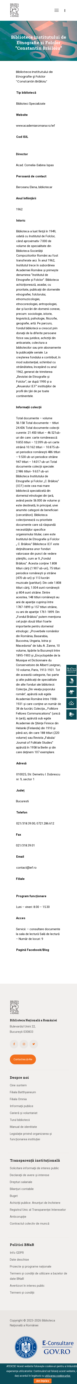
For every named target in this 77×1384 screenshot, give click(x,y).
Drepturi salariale (21, 1182)
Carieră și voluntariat (23, 1113)
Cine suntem (18, 1085)
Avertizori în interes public (27, 1285)
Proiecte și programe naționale (30, 1266)
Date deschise (19, 1259)
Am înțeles (42, 1381)
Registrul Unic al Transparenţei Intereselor (38, 1210)
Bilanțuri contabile (22, 1189)
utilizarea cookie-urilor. (58, 1375)
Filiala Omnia (18, 1099)
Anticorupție (18, 1216)
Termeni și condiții (22, 1292)
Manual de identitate (23, 1127)
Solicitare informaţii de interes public (34, 1168)
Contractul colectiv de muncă (29, 1223)
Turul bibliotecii (20, 1120)
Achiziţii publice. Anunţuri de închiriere (35, 1203)
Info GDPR (17, 1252)
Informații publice (21, 1106)
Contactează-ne (23, 1059)
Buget (14, 1196)
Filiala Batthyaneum (23, 1092)
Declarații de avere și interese (29, 1175)
